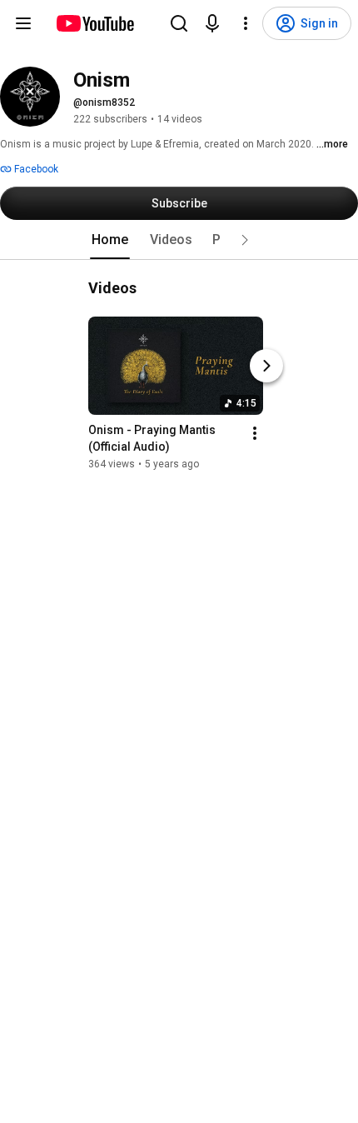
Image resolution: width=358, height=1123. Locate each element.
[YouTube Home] (94, 23)
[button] (245, 240)
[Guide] (23, 23)
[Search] (179, 23)
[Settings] (246, 23)
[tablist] (179, 240)
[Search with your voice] (212, 23)
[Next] (266, 365)
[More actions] (254, 433)
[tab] (110, 240)
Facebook (35, 169)
